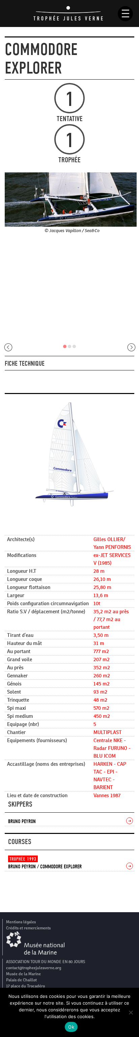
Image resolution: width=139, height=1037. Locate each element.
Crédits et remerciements (28, 928)
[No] (130, 1012)
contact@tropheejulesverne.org (33, 968)
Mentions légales (21, 922)
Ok (71, 1027)
